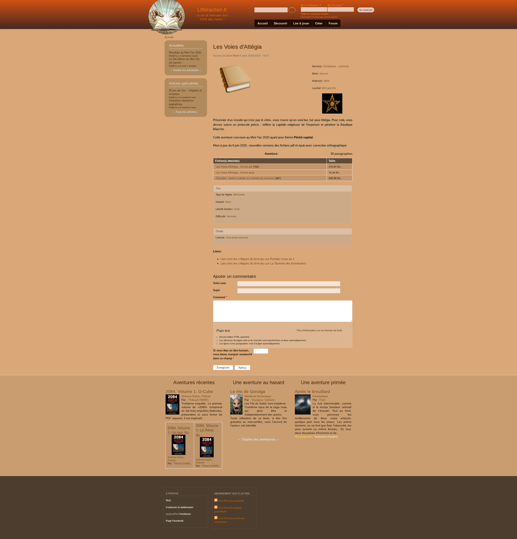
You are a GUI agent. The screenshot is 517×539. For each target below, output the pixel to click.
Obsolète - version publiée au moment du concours (245, 178)
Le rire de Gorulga (247, 391)
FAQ (168, 500)
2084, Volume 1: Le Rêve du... (207, 430)
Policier (206, 396)
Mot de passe (335, 5)
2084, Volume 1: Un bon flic (179, 430)
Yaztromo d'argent (326, 436)
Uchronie (344, 66)
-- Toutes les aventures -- (258, 439)
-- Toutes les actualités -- (186, 70)
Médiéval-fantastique (258, 396)
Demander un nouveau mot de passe (319, 16)
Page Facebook (175, 520)
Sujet (216, 290)
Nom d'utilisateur (311, 5)
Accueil (262, 23)
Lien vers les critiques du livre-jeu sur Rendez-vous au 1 (257, 259)
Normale (231, 216)
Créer (319, 23)
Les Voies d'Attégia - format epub (235, 172)
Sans (228, 201)
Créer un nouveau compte (315, 13)
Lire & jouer (301, 23)
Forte (237, 209)
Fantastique (329, 66)
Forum (333, 23)
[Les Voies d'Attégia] (235, 98)
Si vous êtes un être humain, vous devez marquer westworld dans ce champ (232, 354)
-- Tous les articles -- (186, 111)
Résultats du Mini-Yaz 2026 (185, 52)
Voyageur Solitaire (263, 399)
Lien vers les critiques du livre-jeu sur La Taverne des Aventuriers (263, 263)
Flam (322, 399)
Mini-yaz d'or (329, 88)
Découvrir (280, 23)
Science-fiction (190, 396)
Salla (326, 80)
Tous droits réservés (237, 237)
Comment (220, 297)
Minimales (239, 194)
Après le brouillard (312, 391)
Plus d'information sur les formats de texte (319, 330)
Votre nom (219, 283)
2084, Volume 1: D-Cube (189, 391)
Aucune (323, 73)
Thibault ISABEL (198, 399)
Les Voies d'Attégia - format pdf (234, 166)
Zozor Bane (232, 55)
